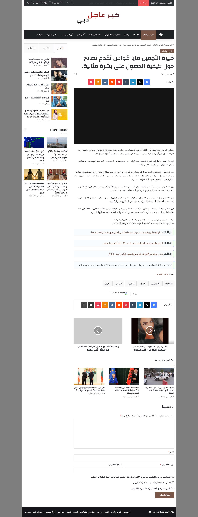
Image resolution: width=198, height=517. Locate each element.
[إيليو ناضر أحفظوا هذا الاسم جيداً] (59, 101)
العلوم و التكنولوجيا (112, 35)
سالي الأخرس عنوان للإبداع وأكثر (38, 86)
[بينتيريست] (119, 82)
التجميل (154, 283)
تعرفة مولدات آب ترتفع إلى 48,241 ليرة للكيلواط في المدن (57, 154)
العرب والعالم (148, 35)
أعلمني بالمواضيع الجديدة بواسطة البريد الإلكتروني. (151, 488)
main (167, 283)
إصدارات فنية (52, 35)
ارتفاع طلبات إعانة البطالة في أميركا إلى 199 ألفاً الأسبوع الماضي (133, 243)
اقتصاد (136, 35)
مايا (106, 283)
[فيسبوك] (147, 82)
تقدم (142, 283)
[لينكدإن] (133, 82)
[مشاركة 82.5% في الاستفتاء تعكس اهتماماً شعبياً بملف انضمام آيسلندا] (124, 376)
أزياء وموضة (67, 35)
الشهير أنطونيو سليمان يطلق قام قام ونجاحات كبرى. (36, 73)
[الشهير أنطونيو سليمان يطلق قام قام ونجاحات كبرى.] (59, 75)
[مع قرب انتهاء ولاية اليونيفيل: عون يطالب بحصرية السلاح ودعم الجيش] (89, 376)
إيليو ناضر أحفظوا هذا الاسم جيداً (37, 99)
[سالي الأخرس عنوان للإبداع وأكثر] (59, 88)
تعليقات (31, 48)
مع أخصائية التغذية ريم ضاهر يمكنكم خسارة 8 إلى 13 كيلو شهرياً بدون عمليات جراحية (36, 114)
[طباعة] (84, 305)
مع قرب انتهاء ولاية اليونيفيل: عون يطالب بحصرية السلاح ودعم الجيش (89, 389)
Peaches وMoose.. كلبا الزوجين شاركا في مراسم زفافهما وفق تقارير (34, 188)
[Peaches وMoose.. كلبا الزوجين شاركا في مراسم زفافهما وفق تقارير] (34, 175)
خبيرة (130, 283)
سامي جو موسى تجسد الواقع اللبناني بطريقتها (39, 60)
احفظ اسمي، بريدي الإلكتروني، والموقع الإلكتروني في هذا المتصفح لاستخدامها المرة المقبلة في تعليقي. (131, 477)
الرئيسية (168, 45)
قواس (118, 283)
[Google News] (120, 293)
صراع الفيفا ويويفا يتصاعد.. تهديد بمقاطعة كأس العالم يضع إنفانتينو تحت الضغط (127, 232)
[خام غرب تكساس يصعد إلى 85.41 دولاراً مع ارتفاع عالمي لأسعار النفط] (34, 142)
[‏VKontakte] (105, 82)
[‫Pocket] (91, 82)
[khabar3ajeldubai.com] (99, 18)
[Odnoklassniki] (98, 82)
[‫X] (140, 82)
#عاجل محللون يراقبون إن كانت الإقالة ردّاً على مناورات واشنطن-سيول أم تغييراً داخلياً (57, 188)
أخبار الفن (81, 35)
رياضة (126, 35)
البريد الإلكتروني (167, 464)
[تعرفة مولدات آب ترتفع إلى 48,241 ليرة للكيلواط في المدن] (57, 142)
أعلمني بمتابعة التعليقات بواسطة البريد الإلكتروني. (152, 482)
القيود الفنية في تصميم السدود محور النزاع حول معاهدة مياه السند (160, 390)
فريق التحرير (162, 274)
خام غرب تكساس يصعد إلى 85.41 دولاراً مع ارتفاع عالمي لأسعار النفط (108, 3)
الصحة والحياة (94, 35)
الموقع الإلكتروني (115, 464)
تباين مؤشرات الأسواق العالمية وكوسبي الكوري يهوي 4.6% (136, 254)
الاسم (171, 452)
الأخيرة (46, 48)
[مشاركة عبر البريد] (91, 305)
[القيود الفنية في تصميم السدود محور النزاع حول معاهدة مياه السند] (159, 376)
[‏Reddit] (112, 82)
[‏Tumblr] (126, 82)
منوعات (40, 35)
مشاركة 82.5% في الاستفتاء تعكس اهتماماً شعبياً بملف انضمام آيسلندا (126, 390)
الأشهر (60, 48)
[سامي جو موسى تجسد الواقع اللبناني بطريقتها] (59, 63)
